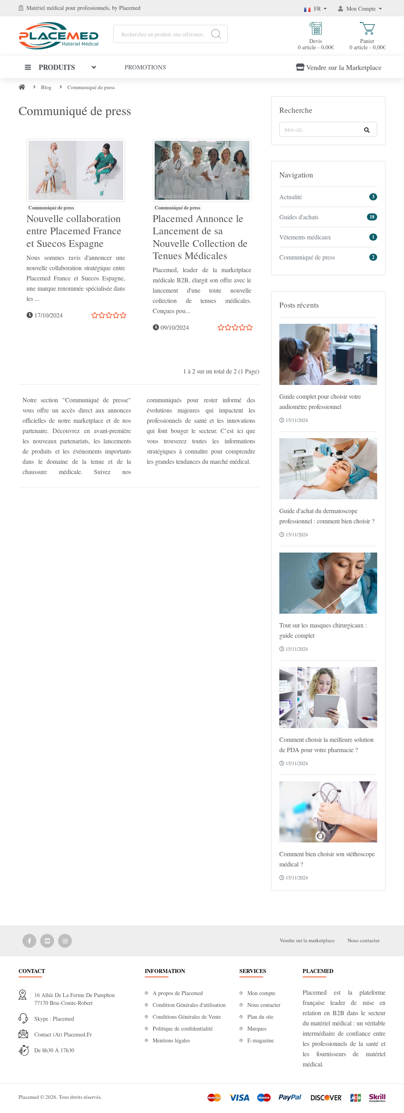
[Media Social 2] (47, 941)
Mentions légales (171, 1040)
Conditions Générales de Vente (187, 1016)
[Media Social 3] (65, 941)
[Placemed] (59, 35)
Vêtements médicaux (305, 237)
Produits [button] (57, 67)
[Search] (216, 34)
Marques (256, 1028)
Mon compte (261, 993)
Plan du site (260, 1016)
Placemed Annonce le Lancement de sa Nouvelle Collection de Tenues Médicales (200, 236)
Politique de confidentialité (183, 1028)
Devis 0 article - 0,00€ (316, 43)
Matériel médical (45, 7)
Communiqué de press (91, 87)
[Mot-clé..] (367, 130)
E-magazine (260, 1040)
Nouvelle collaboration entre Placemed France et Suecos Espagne (74, 230)
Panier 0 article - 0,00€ (367, 43)
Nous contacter (364, 940)
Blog (46, 87)
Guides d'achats (298, 217)
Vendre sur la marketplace (307, 940)
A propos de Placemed (178, 993)
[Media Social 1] (29, 941)
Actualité (290, 196)
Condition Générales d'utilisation (189, 1004)
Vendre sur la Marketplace (344, 67)
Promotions (145, 67)
